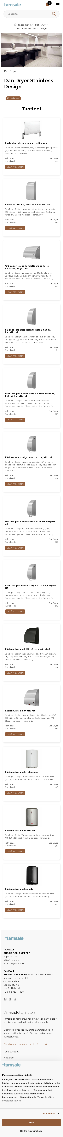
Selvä (31, 1122)
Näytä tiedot (49, 1113)
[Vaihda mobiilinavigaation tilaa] (57, 4)
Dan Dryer (40, 24)
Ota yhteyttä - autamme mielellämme (24, 1044)
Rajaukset (14, 98)
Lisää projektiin (15, 167)
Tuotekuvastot (11, 1051)
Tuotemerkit (25, 24)
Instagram (9, 1057)
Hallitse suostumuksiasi (31, 1131)
